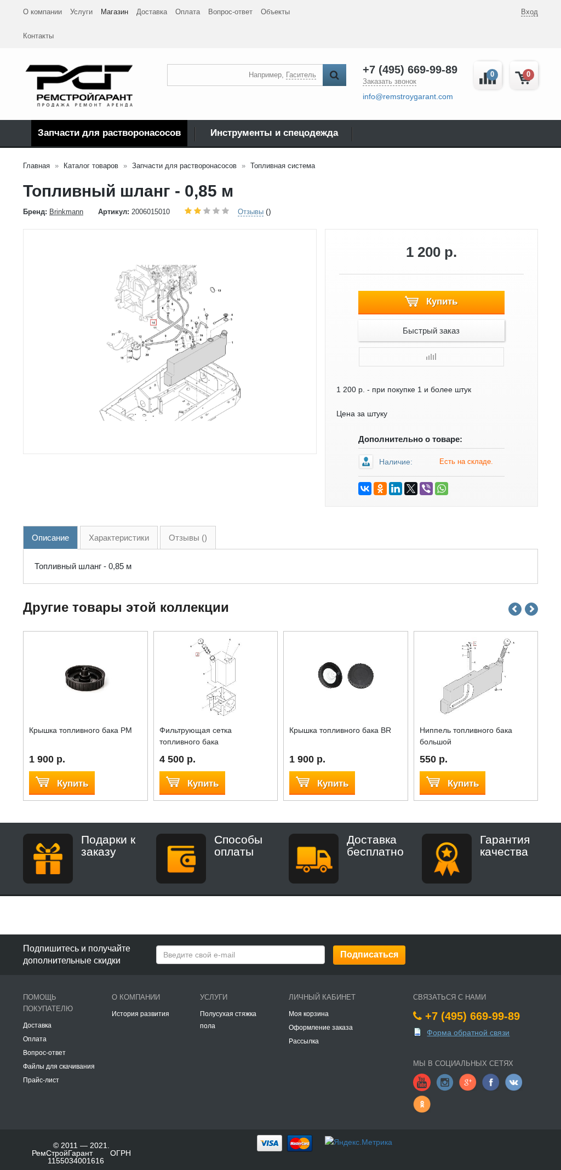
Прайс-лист (41, 1080)
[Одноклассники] (380, 488)
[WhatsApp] (441, 488)
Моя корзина (309, 1014)
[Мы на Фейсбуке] (491, 1081)
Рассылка (304, 1041)
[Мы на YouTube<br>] (422, 1081)
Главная (36, 166)
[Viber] (426, 488)
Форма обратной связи (468, 1032)
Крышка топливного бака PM (80, 730)
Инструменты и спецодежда (274, 133)
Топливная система (282, 166)
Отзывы (251, 212)
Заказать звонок (389, 81)
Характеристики (119, 537)
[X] (410, 488)
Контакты (38, 36)
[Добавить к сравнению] (431, 356)
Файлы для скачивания (59, 1066)
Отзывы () (188, 537)
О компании (42, 12)
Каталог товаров (91, 166)
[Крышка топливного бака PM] (85, 676)
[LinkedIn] (395, 488)
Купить (440, 301)
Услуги (81, 12)
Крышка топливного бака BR (340, 730)
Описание (50, 537)
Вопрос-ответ (230, 12)
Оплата (187, 12)
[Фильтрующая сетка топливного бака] (215, 676)
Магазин (114, 12)
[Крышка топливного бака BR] (345, 676)
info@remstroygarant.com (408, 96)
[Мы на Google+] (468, 1081)
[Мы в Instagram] (445, 1081)
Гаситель (301, 75)
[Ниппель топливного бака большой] (476, 676)
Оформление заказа (321, 1027)
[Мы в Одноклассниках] (422, 1103)
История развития (140, 1014)
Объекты (275, 12)
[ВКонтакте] (364, 488)
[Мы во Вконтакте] (514, 1081)
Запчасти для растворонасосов (109, 133)
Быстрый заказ (431, 330)
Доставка (151, 12)
